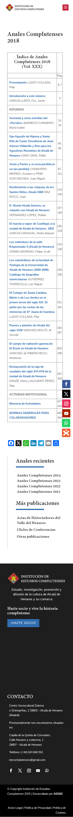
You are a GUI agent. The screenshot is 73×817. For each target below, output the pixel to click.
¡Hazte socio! (23, 623)
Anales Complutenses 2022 (38, 486)
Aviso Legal (15, 807)
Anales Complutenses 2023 (38, 481)
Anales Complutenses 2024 (38, 475)
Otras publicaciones (33, 537)
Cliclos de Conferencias (36, 530)
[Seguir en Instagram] (29, 770)
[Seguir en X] (20, 770)
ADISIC (58, 793)
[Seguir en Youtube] (38, 770)
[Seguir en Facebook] (11, 770)
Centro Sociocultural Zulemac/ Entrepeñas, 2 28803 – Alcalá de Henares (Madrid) (36, 710)
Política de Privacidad (37, 807)
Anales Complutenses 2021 (38, 492)
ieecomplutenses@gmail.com (27, 759)
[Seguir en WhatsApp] (47, 770)
